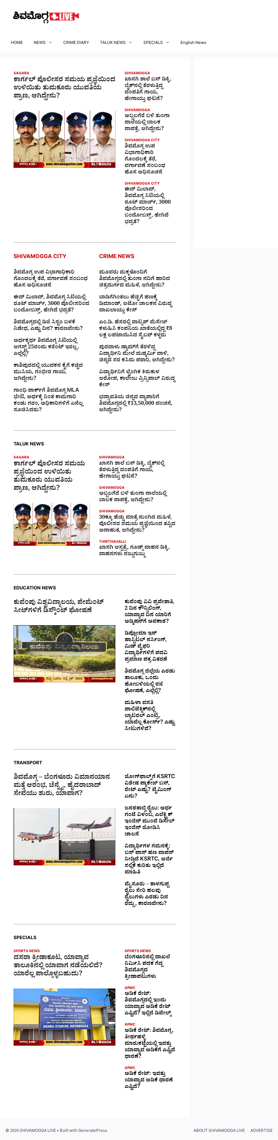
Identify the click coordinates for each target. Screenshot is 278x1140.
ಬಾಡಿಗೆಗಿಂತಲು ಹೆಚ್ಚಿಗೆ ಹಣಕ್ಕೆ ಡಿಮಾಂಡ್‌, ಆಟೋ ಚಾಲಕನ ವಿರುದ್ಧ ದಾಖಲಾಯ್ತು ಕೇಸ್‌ (135, 304)
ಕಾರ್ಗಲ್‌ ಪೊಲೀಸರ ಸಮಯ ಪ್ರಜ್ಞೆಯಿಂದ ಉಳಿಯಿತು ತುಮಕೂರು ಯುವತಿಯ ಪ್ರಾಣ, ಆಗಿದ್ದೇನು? (64, 89)
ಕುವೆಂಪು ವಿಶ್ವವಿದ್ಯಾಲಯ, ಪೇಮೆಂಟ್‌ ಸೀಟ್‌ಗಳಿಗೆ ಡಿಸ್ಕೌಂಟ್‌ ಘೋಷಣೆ (59, 607)
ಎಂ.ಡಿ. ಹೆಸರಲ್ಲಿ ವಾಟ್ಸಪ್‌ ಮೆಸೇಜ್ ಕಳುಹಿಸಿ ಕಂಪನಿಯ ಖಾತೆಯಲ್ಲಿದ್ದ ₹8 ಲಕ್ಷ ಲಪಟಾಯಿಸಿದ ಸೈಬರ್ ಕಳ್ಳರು (135, 329)
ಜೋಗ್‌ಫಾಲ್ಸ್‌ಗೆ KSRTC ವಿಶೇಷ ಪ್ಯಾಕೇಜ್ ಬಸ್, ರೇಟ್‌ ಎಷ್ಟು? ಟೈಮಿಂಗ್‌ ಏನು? (150, 787)
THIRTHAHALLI (112, 542)
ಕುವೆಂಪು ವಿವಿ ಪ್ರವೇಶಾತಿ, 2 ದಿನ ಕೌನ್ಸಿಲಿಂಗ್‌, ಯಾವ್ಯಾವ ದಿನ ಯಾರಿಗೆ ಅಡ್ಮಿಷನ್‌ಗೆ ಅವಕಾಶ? (149, 612)
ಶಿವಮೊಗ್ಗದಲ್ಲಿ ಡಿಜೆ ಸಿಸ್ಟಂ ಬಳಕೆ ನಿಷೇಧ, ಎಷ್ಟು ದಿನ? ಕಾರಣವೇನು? (48, 326)
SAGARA (21, 74)
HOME (17, 43)
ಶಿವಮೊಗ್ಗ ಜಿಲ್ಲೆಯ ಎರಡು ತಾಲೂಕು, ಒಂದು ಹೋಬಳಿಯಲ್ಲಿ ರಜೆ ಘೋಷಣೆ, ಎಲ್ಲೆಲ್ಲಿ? (150, 682)
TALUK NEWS (113, 43)
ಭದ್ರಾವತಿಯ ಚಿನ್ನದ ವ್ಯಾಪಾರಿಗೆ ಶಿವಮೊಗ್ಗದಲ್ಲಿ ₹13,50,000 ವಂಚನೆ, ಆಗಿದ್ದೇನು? (135, 404)
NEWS (40, 43)
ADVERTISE (261, 1131)
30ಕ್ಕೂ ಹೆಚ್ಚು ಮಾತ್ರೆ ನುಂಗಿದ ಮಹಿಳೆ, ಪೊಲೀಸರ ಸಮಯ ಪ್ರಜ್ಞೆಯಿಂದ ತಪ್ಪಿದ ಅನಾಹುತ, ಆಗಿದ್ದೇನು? (137, 524)
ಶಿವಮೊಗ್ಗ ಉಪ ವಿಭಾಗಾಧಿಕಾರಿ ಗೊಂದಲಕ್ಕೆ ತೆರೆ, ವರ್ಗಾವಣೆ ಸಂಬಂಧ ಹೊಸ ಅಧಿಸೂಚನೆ (145, 160)
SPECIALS (153, 43)
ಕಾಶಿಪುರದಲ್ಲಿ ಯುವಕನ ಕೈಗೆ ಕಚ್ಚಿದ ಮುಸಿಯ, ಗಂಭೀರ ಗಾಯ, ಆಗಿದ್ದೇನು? (48, 373)
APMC (130, 988)
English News (193, 43)
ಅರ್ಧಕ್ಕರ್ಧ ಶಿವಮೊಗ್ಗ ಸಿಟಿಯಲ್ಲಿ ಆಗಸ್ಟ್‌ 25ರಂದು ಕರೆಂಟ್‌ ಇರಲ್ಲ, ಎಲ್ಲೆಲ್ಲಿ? (46, 348)
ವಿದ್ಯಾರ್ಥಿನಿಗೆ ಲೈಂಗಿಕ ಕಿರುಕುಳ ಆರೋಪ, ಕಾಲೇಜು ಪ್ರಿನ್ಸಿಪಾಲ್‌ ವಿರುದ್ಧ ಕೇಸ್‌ (137, 379)
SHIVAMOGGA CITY (142, 141)
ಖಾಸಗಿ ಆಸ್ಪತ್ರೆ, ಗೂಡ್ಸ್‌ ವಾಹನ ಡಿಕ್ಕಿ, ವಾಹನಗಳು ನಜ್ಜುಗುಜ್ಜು (134, 551)
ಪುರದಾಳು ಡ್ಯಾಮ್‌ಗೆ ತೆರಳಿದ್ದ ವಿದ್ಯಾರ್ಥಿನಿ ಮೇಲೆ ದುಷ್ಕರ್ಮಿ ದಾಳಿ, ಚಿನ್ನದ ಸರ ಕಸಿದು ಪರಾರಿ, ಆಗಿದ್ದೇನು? (137, 354)
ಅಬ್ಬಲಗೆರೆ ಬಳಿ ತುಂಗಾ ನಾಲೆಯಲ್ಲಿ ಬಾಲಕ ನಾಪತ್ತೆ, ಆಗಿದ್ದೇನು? (147, 123)
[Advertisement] (236, 152)
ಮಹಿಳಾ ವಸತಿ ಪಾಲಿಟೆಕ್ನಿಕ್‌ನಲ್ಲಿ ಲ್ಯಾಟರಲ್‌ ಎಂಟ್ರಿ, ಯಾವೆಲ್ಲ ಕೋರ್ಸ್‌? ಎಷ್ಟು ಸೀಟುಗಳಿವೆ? (150, 716)
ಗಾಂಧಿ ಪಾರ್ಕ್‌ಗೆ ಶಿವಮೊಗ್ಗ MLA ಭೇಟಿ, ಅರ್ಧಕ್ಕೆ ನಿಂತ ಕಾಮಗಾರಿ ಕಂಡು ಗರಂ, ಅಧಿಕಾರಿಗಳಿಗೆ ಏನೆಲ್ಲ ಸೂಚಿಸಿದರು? (48, 401)
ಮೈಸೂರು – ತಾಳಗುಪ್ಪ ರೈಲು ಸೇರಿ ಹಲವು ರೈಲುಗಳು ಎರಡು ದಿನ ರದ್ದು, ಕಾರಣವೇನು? (147, 895)
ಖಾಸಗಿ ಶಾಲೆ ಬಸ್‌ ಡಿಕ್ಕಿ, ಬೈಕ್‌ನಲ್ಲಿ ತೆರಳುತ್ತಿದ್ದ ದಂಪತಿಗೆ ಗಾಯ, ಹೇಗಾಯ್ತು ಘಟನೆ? (148, 90)
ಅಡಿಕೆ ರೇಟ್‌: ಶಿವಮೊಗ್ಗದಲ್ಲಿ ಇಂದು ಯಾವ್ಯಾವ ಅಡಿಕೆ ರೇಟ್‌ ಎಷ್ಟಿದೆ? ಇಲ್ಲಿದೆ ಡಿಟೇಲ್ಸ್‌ (148, 1004)
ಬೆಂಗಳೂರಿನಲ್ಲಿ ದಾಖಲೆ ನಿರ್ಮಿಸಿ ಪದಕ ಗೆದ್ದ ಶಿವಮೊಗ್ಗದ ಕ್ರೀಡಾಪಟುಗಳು (147, 968)
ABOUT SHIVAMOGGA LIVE (219, 1131)
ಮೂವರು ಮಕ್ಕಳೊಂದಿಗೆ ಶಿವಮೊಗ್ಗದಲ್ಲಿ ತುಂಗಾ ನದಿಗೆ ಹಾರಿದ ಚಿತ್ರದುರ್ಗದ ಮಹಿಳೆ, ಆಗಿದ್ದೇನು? (134, 279)
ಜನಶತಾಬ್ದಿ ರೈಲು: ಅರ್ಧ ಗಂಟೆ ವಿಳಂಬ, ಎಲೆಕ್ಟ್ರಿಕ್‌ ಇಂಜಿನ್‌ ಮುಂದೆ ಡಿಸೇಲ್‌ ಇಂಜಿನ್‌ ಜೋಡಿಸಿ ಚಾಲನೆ (150, 822)
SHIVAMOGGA (137, 74)
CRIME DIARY (76, 43)
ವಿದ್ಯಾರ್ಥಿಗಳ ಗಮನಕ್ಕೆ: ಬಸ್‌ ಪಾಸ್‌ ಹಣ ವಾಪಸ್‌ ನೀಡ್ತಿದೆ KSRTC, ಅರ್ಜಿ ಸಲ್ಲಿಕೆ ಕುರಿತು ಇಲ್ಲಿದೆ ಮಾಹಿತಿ (149, 860)
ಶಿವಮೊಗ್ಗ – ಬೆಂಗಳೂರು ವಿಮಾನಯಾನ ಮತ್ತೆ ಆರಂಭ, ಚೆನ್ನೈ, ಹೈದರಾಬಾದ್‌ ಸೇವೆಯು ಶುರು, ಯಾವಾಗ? (62, 786)
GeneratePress (92, 1131)
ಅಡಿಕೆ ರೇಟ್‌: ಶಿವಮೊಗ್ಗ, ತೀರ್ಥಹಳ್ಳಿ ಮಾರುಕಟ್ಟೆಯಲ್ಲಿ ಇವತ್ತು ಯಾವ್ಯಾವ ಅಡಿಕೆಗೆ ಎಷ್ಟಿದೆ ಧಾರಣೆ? (150, 1044)
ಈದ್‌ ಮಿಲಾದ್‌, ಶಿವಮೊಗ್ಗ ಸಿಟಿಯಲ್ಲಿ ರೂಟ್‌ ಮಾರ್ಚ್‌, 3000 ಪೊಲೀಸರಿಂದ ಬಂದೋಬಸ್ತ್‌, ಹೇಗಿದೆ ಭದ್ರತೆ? (148, 206)
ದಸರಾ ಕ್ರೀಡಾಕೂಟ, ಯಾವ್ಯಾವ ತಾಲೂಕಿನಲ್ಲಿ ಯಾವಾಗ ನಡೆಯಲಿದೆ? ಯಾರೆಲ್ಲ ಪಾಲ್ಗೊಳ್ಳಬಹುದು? (58, 967)
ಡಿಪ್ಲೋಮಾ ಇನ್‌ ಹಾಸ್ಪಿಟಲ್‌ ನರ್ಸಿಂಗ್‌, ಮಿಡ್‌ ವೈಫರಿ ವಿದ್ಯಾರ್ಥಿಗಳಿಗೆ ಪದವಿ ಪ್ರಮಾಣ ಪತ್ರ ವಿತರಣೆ (146, 647)
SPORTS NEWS (27, 952)
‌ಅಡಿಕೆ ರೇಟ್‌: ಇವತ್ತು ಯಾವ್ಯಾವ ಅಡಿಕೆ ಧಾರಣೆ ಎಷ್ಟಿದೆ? (149, 1081)
